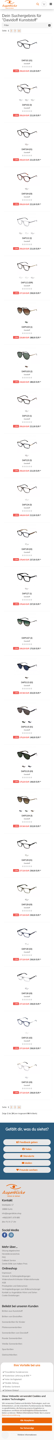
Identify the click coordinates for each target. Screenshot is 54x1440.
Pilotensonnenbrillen (12, 1327)
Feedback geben (28, 1142)
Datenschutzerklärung (11, 1415)
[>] (19, 31)
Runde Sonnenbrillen (12, 1338)
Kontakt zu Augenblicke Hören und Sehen (19, 1292)
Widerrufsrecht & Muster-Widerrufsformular (20, 1279)
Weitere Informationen (27, 1435)
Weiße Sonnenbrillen (12, 1343)
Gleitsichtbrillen (9, 1354)
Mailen (28, 1162)
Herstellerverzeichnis (11, 1254)
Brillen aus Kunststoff (12, 1311)
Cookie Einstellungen (10, 1295)
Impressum (6, 1273)
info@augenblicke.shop (11, 1213)
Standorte (28, 1156)
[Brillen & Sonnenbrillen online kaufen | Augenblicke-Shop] (13, 4)
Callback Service (9, 1260)
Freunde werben (28, 1169)
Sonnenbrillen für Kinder (13, 1322)
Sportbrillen (8, 1349)
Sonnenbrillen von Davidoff (15, 1332)
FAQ (4, 1257)
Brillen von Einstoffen (12, 1316)
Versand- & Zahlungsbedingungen (16, 1276)
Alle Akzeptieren (27, 1420)
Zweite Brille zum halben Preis (14, 1264)
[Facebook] (4, 1235)
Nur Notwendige (27, 1428)
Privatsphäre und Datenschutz (14, 1286)
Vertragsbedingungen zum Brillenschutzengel (21, 1289)
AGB (4, 1283)
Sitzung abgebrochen (11, 1250)
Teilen (28, 1149)
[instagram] (11, 1235)
